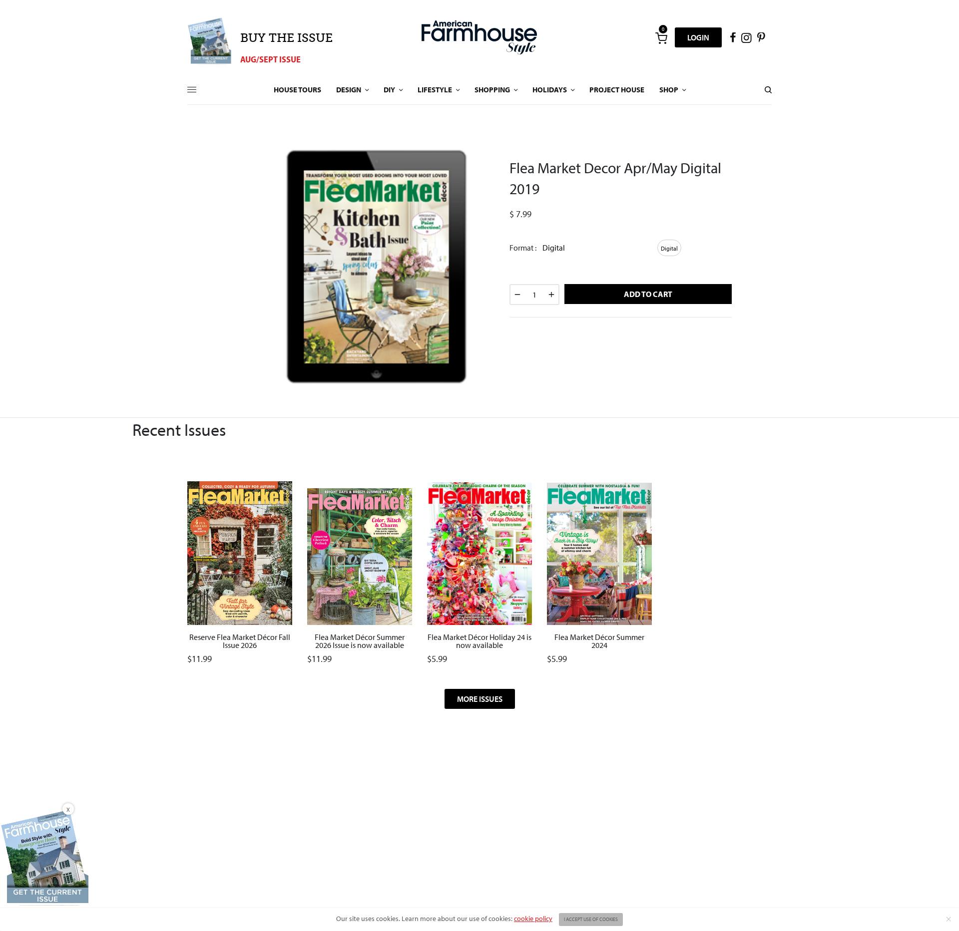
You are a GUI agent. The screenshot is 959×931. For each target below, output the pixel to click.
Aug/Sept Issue (270, 59)
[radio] (669, 248)
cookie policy (533, 918)
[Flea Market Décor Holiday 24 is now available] (479, 521)
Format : (522, 248)
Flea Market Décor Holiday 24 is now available (479, 641)
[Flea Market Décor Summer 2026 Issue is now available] (359, 518)
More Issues (479, 699)
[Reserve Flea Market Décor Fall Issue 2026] (239, 522)
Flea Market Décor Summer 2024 (599, 641)
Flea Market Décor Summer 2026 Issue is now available (360, 641)
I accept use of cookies (591, 919)
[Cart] (661, 37)
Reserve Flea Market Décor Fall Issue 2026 (239, 641)
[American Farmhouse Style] (479, 37)
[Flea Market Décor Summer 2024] (599, 521)
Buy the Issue (286, 37)
